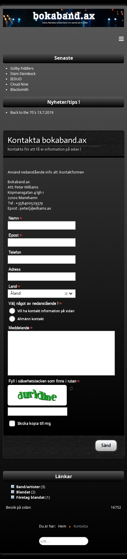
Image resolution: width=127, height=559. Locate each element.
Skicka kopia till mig (34, 423)
